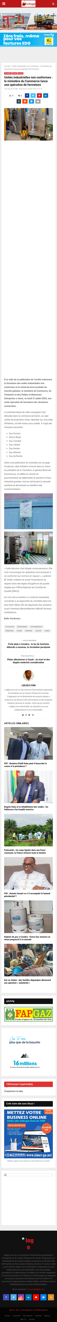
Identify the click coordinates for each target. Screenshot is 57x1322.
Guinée (19, 631)
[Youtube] (36, 1297)
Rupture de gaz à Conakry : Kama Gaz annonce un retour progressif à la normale (27, 938)
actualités (10, 626)
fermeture (9, 631)
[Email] (43, 1297)
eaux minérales (36, 626)
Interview (38, 1316)
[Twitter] (14, 1297)
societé (38, 631)
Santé (14, 73)
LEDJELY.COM (12, 89)
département (22, 626)
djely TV (23, 1319)
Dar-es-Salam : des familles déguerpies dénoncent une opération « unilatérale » (27, 981)
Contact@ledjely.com (36, 1289)
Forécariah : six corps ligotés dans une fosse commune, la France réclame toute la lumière (25, 851)
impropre (28, 631)
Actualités (8, 73)
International (27, 1316)
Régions (47, 1316)
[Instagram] (21, 1297)
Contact (32, 1319)
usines (47, 631)
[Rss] (51, 1297)
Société (20, 73)
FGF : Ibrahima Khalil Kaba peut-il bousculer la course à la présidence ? (25, 765)
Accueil (7, 66)
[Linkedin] (28, 1297)
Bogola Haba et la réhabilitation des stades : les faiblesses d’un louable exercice (26, 808)
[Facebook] (6, 1297)
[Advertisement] (28, 261)
